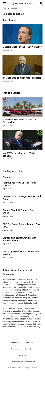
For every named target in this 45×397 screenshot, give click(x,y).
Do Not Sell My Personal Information (22, 361)
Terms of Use (21, 355)
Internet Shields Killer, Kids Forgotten (22, 78)
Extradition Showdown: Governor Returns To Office (19, 239)
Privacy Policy (15, 343)
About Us (29, 343)
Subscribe (28, 349)
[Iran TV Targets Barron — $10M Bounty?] (22, 140)
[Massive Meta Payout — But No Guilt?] (22, 34)
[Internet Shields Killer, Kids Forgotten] (22, 65)
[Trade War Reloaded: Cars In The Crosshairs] (22, 107)
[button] (4, 3)
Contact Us (15, 349)
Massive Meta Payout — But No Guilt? (22, 47)
